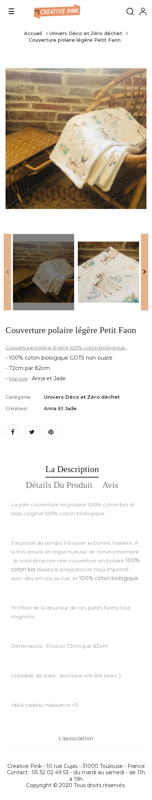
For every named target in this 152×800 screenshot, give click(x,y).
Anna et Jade (60, 408)
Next (144, 272)
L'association (76, 738)
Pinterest (51, 431)
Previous (7, 272)
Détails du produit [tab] (59, 485)
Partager (12, 431)
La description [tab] (72, 469)
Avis (110, 485)
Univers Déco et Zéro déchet (82, 397)
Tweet (31, 431)
